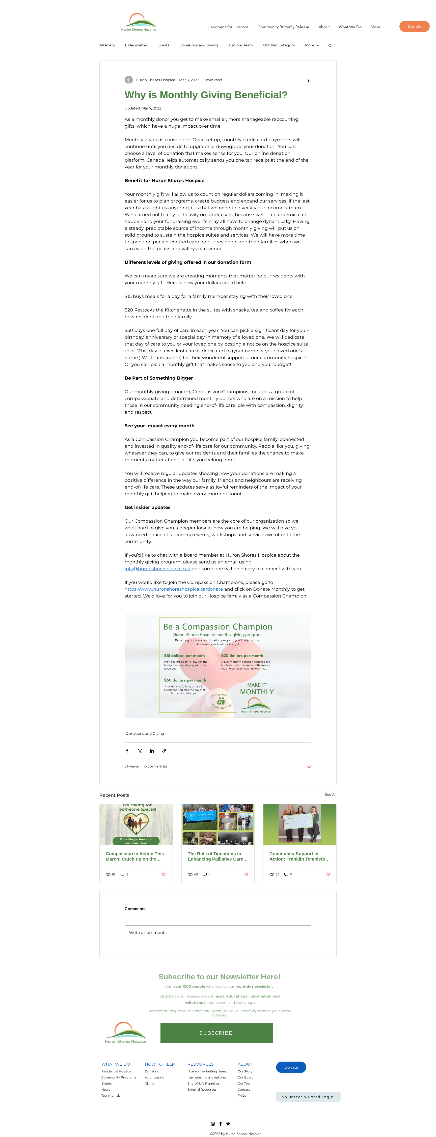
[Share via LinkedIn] (151, 750)
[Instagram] (212, 1123)
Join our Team (240, 45)
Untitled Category (279, 45)
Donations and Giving (198, 45)
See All (331, 794)
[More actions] (308, 80)
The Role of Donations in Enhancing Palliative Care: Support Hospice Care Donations (216, 856)
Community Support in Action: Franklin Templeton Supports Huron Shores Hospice (298, 856)
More (309, 45)
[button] (322, 27)
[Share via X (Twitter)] (139, 750)
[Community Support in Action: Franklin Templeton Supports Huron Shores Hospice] (299, 824)
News (105, 1089)
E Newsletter (136, 45)
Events (163, 45)
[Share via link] (164, 750)
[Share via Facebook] (127, 750)
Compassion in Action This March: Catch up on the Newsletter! (135, 856)
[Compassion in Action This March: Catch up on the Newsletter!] (136, 824)
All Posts (107, 45)
